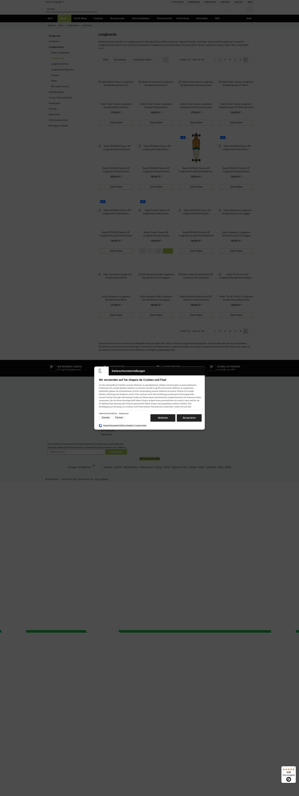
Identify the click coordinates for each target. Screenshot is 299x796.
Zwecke (106, 417)
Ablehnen (163, 417)
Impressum (124, 413)
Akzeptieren (189, 417)
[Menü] (294, 768)
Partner (119, 417)
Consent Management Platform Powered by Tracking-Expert (124, 426)
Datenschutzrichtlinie (108, 413)
